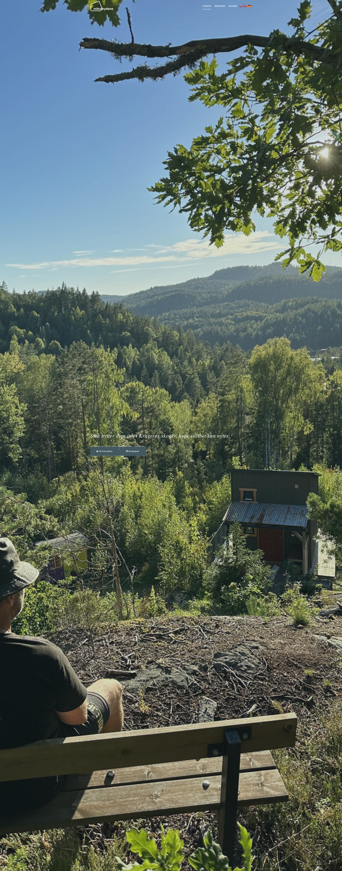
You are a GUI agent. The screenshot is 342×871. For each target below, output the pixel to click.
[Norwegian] (241, 6)
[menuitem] (207, 6)
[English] (246, 6)
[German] (250, 6)
